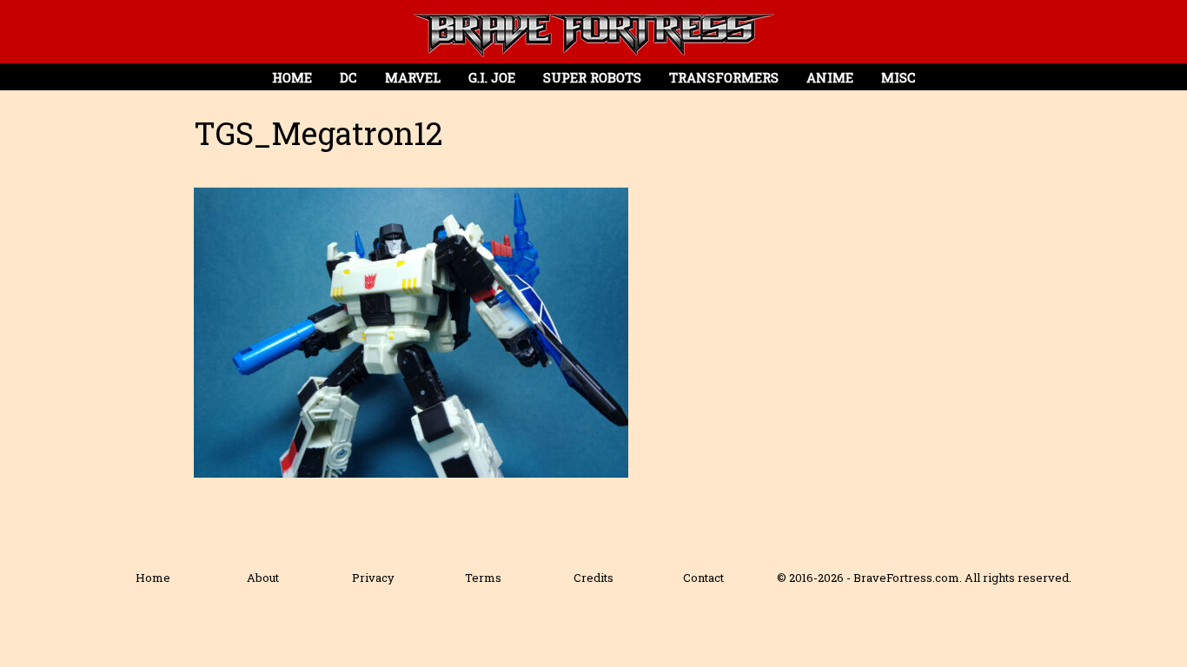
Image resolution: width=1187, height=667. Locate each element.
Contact (703, 577)
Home (292, 77)
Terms (483, 577)
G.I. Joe (491, 77)
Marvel (413, 77)
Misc (898, 77)
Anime (829, 77)
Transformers (724, 77)
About (263, 577)
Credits (593, 577)
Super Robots (592, 77)
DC (348, 77)
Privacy (373, 577)
